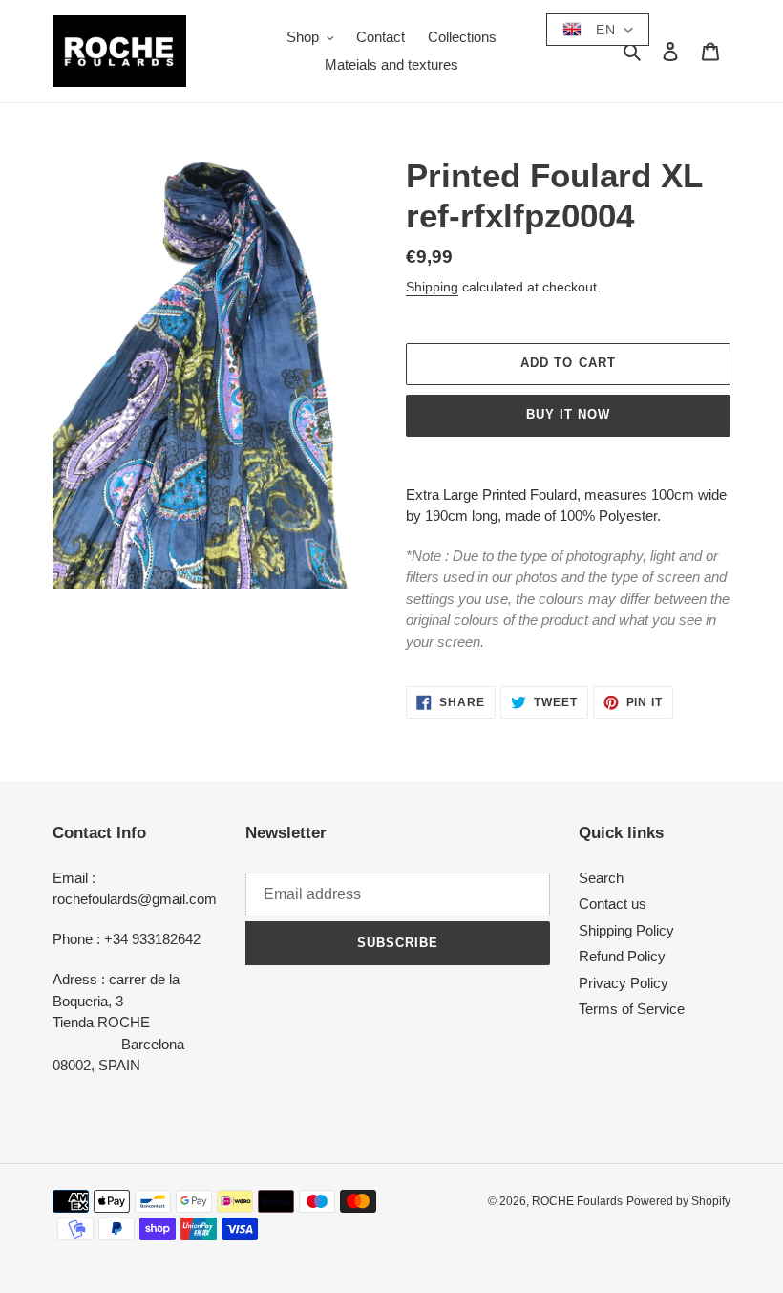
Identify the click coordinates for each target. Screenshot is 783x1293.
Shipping (432, 286)
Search (601, 878)
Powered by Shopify (678, 1201)
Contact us (612, 903)
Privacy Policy (623, 983)
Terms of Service (632, 1009)
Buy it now (568, 414)
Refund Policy (622, 956)
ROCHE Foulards (577, 1201)
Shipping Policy (626, 930)
